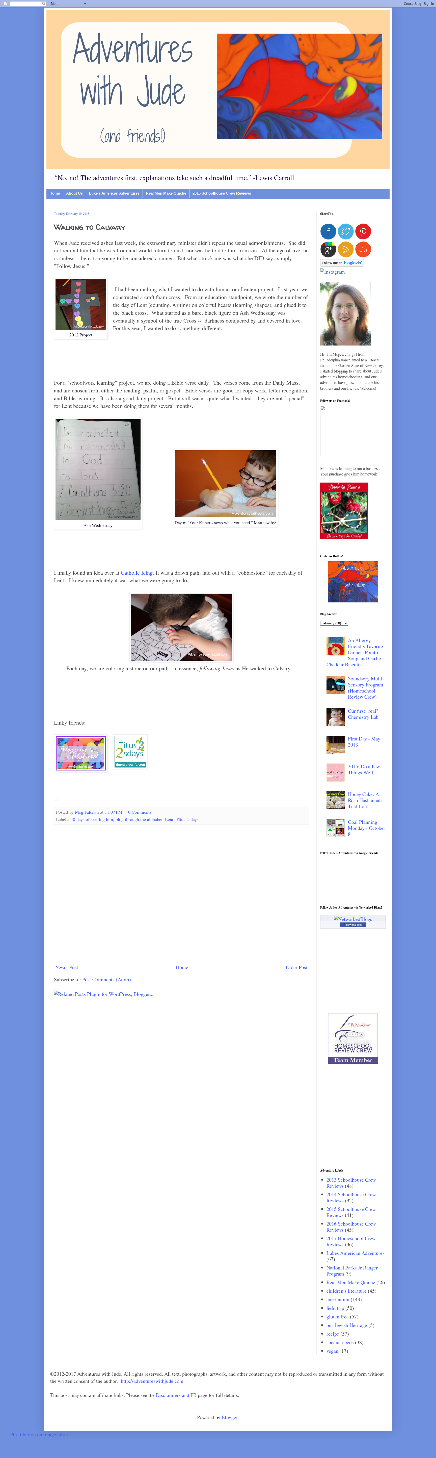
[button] (334, 454)
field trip (335, 1308)
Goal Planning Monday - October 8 (366, 827)
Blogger (230, 1417)
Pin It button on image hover (39, 1434)
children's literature (346, 1290)
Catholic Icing (137, 572)
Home (54, 193)
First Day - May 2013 (364, 741)
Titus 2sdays (187, 819)
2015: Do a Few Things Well (364, 769)
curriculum (337, 1299)
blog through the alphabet (139, 819)
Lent (169, 819)
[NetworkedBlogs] (353, 919)
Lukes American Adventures (355, 1253)
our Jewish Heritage (346, 1325)
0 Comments (139, 812)
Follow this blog (353, 924)
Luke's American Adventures (114, 193)
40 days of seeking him (92, 819)
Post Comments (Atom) (106, 979)
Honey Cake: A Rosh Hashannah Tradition (365, 800)
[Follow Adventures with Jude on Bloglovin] (342, 264)
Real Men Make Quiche (166, 193)
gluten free (337, 1316)
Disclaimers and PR (176, 1395)
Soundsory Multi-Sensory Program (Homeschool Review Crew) (366, 687)
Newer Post (66, 967)
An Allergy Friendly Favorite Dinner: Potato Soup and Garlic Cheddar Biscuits (354, 652)
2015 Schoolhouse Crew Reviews (222, 193)
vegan (332, 1350)
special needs (340, 1342)
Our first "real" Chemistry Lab (363, 713)
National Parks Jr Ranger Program (352, 1270)
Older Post (297, 967)
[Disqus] (181, 894)
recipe (332, 1333)
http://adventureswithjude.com (152, 1380)
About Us (74, 193)
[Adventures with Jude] (353, 600)
